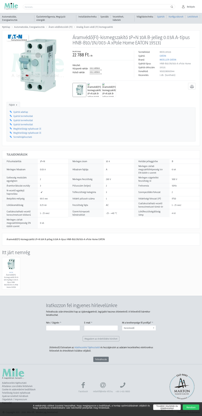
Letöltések (192, 16)
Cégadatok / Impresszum (14, 399)
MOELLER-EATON (168, 59)
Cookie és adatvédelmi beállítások (19, 389)
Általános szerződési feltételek (17, 386)
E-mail (87, 322)
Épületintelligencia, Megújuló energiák (50, 18)
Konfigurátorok (176, 16)
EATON (163, 55)
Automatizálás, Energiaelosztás (9, 18)
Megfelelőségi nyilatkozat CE (27, 128)
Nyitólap (6, 26)
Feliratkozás (101, 359)
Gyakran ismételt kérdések (15, 396)
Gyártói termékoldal (23, 116)
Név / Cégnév (52, 322)
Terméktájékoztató (22, 136)
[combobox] (139, 328)
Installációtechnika (87, 16)
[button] (189, 6)
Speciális (104, 16)
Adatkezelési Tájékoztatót (87, 347)
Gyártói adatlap (20, 111)
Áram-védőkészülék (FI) (60, 26)
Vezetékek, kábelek (118, 18)
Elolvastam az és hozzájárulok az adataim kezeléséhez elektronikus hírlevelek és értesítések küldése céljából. (101, 349)
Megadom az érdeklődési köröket (101, 338)
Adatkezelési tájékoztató (14, 382)
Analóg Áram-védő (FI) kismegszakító (94, 26)
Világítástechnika (145, 16)
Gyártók (161, 16)
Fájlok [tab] (13, 104)
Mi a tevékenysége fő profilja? (136, 322)
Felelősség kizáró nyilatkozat (16, 392)
